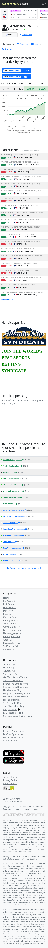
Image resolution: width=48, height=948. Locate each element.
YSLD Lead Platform (13, 703)
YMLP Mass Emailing (13, 706)
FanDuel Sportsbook (13, 734)
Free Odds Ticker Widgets (16, 696)
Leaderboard (9, 607)
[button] (44, 3)
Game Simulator (11, 626)
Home (6, 597)
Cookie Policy (10, 783)
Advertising (9, 670)
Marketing (8, 667)
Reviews (8, 49)
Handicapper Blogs (12, 690)
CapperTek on (10, 709)
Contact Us (8, 649)
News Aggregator (12, 633)
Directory (8, 610)
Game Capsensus (12, 630)
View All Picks (6, 299)
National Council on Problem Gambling (22, 859)
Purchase (23, 44)
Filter (15, 70)
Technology (9, 664)
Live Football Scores (13, 737)
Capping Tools (10, 617)
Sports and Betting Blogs (15, 686)
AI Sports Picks (10, 740)
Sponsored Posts (11, 674)
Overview (10, 44)
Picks (37, 44)
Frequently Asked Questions (17, 693)
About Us (8, 639)
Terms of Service (11, 777)
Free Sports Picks (12, 699)
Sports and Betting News (15, 683)
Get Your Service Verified (15, 677)
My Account (9, 601)
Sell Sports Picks (11, 646)
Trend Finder (9, 623)
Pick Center (9, 604)
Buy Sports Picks (11, 642)
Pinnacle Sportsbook (13, 730)
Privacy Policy (10, 780)
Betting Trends (10, 620)
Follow (10, 34)
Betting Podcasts (11, 636)
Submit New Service (13, 680)
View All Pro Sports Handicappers (24, 568)
